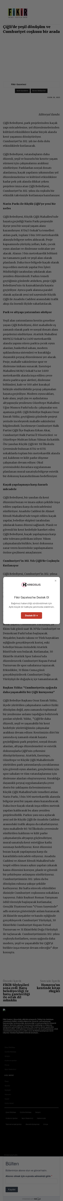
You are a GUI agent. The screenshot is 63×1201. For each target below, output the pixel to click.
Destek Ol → (31, 615)
